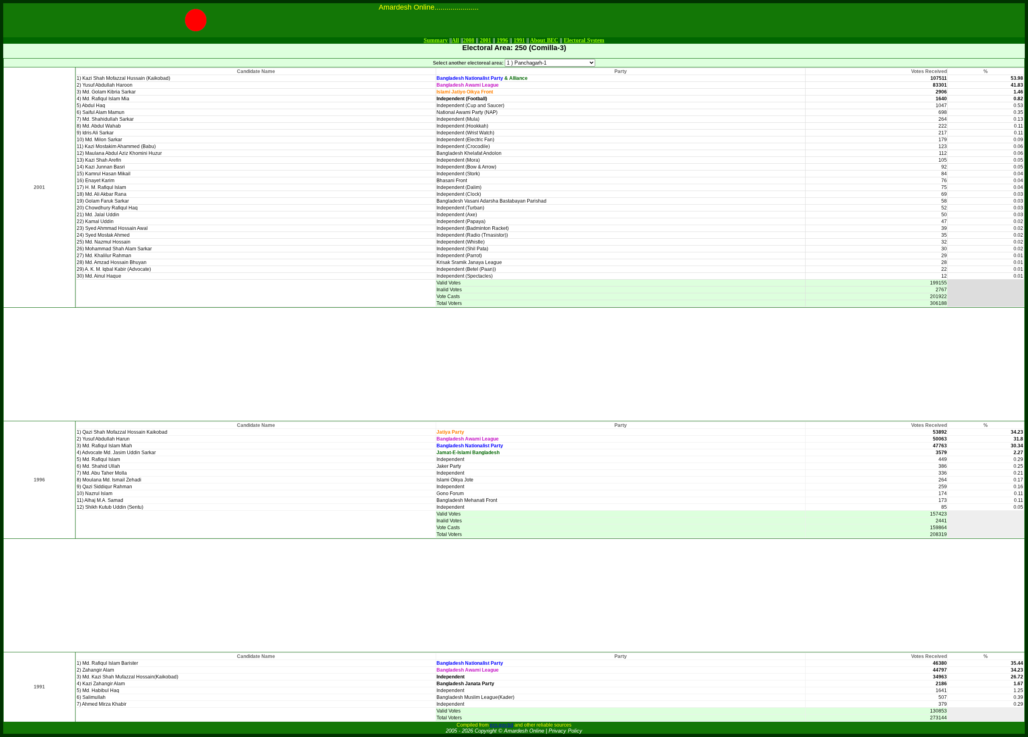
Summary (436, 40)
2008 (468, 40)
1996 (502, 40)
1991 (519, 40)
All (455, 40)
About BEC (544, 40)
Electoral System (584, 40)
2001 (485, 40)
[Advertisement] (514, 364)
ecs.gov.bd (501, 725)
